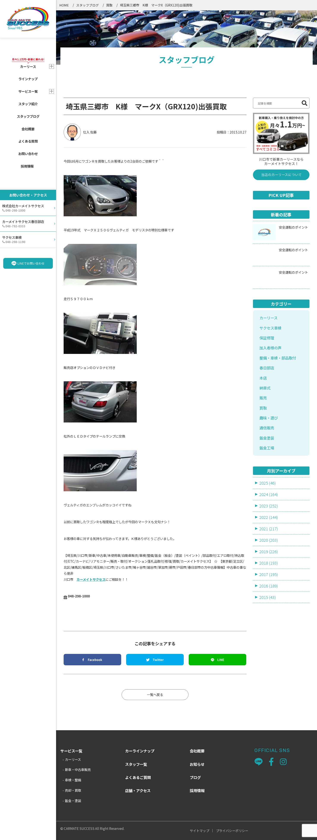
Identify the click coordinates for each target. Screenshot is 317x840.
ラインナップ (28, 78)
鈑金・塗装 (73, 800)
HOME (64, 5)
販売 (263, 397)
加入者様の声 (270, 347)
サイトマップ (199, 830)
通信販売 (266, 427)
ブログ (195, 777)
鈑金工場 (266, 448)
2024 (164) (268, 494)
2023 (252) (268, 506)
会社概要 (28, 128)
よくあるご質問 (138, 777)
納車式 (264, 388)
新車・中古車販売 (78, 769)
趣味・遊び (268, 418)
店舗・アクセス (138, 790)
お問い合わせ (28, 153)
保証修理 (266, 338)
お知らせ (197, 764)
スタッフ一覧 (136, 764)
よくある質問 (28, 141)
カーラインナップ (139, 751)
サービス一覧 (28, 91)
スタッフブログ (28, 116)
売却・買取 (73, 790)
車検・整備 (73, 779)
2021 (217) (268, 528)
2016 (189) (268, 586)
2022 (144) (268, 517)
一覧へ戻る (155, 694)
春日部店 (266, 368)
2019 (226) (268, 551)
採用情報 (27, 166)
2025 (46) (267, 483)
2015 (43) (267, 597)
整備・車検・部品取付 (277, 358)
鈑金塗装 (266, 438)
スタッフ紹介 (28, 103)
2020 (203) (268, 540)
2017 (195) (268, 574)
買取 (109, 5)
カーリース (268, 317)
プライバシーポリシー (232, 830)
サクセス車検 (270, 328)
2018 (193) (268, 563)
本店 (263, 378)
